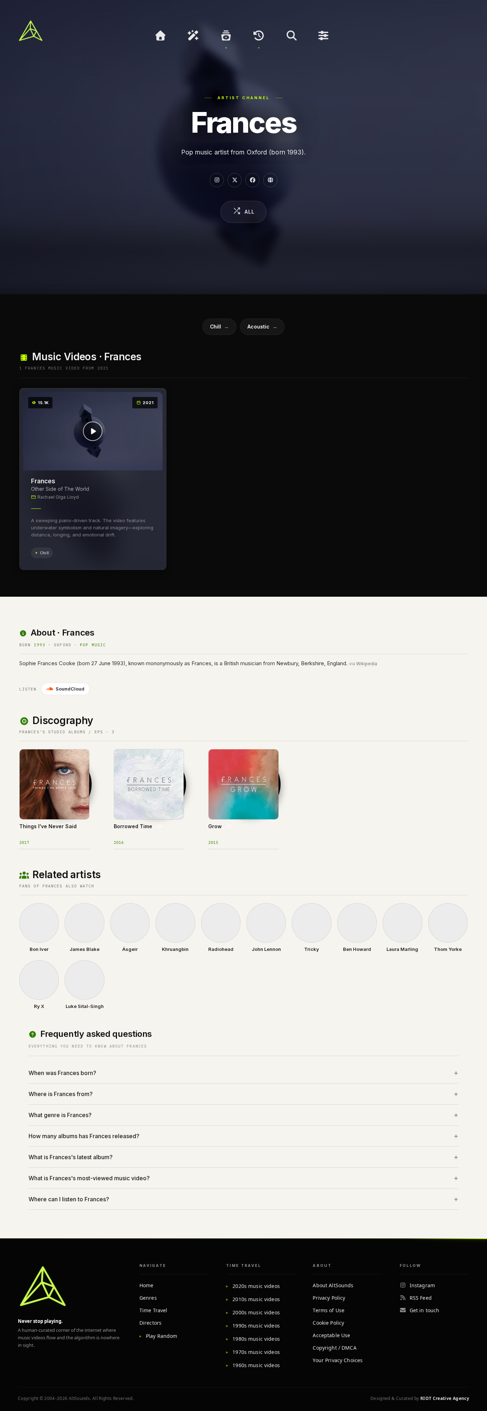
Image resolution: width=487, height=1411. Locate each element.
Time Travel (153, 1310)
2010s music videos (256, 1299)
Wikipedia (366, 663)
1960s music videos (256, 1365)
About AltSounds (333, 1285)
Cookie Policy (328, 1322)
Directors (150, 1322)
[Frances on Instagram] (217, 180)
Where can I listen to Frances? (69, 1199)
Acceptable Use (331, 1335)
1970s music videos (256, 1352)
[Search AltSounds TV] (292, 36)
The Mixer (324, 36)
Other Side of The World (60, 489)
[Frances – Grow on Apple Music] (217, 760)
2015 (213, 842)
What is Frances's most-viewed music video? (89, 1178)
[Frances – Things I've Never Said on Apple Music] (28, 760)
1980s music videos (256, 1338)
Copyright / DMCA (334, 1347)
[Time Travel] (259, 36)
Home (146, 1285)
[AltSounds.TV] (30, 31)
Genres (148, 1297)
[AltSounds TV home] (43, 1286)
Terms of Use (328, 1310)
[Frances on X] (234, 180)
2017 (24, 842)
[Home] (160, 36)
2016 (119, 842)
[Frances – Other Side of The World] (93, 431)
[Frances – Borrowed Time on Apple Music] (123, 760)
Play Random (162, 1336)
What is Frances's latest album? (71, 1157)
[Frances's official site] (270, 180)
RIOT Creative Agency (444, 1398)
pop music (93, 644)
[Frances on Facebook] (252, 180)
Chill (219, 327)
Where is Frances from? (61, 1093)
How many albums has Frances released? (84, 1136)
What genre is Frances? (60, 1115)
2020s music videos (256, 1286)
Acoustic (262, 327)
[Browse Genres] (226, 36)
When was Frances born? (62, 1072)
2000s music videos (256, 1312)
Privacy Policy (329, 1297)
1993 (39, 644)
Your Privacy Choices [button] (338, 1360)
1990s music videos (256, 1325)
